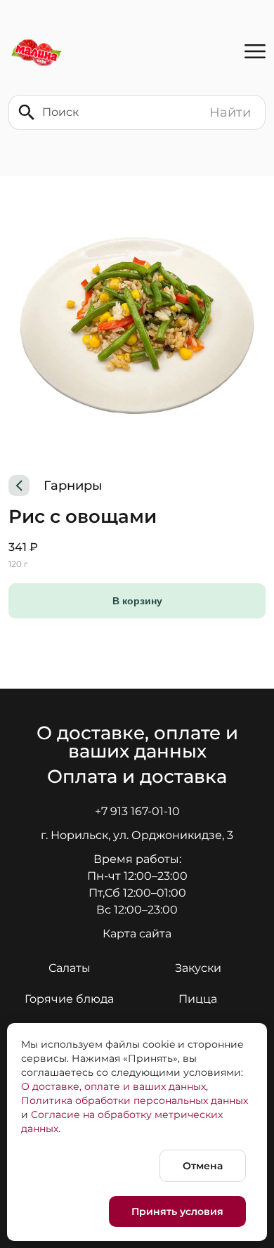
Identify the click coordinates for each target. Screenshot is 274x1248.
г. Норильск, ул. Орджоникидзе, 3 (137, 835)
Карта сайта (137, 933)
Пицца (197, 999)
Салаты (69, 968)
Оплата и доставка (137, 776)
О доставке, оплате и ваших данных (140, 742)
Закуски (198, 968)
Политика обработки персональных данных (134, 1100)
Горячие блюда (69, 999)
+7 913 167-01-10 (137, 811)
